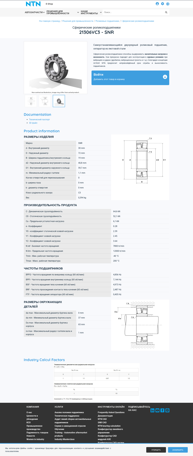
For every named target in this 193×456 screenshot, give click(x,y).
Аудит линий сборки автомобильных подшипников (73, 421)
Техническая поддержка (67, 416)
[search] (166, 12)
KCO (29, 422)
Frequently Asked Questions (111, 412)
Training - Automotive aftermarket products (71, 434)
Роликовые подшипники (107, 21)
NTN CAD (102, 419)
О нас (29, 412)
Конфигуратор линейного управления (110, 431)
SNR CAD (102, 422)
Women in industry (35, 439)
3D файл (33, 123)
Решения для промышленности (77, 21)
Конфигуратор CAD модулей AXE (107, 438)
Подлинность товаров (37, 432)
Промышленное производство (34, 428)
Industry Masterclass (64, 439)
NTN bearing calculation (109, 426)
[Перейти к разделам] (162, 4)
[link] (157, 4)
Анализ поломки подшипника (69, 412)
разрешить (178, 450)
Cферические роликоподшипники (137, 21)
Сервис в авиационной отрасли (70, 426)
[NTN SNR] (33, 4)
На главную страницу (49, 21)
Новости (31, 436)
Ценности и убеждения (32, 417)
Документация (105, 416)
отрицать (156, 450)
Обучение (59, 429)
